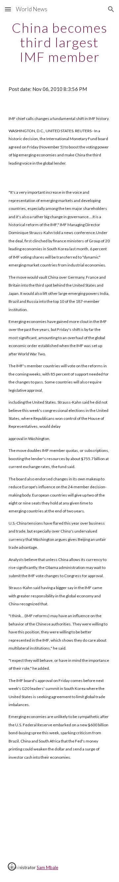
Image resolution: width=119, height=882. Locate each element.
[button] (8, 9)
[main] (59, 42)
